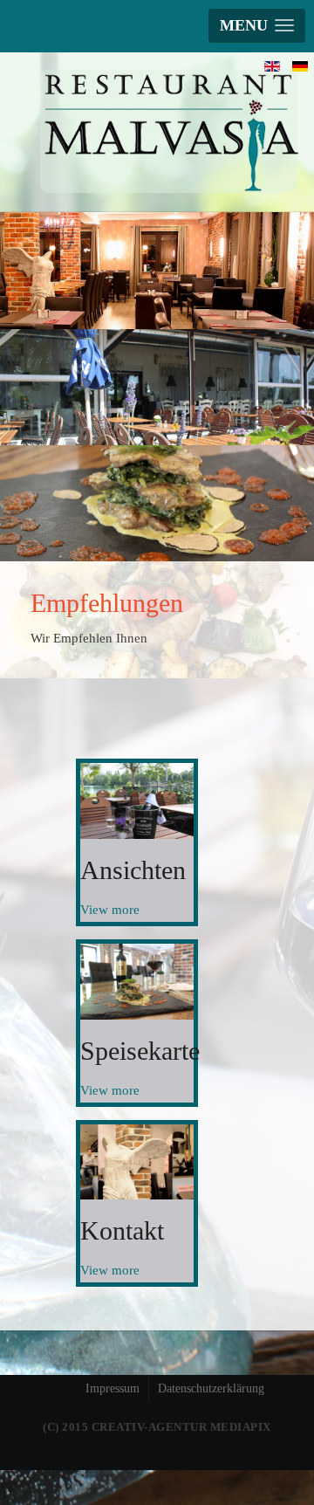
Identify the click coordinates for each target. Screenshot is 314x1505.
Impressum (112, 1388)
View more (110, 910)
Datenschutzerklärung (211, 1388)
